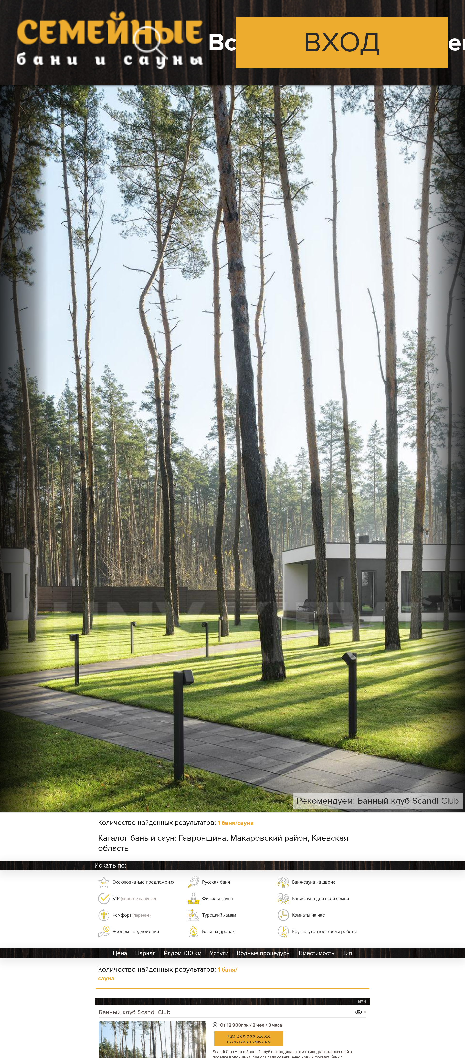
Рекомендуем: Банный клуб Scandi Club (378, 800)
